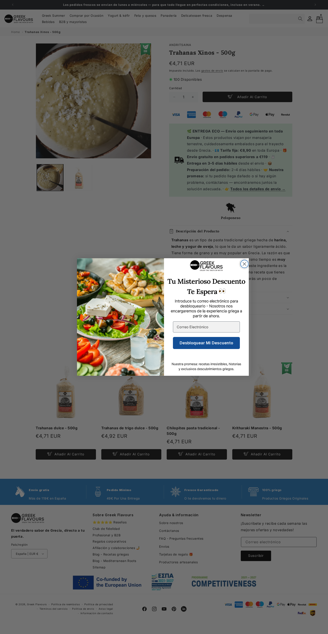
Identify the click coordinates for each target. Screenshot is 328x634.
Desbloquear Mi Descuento (206, 343)
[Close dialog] (244, 264)
